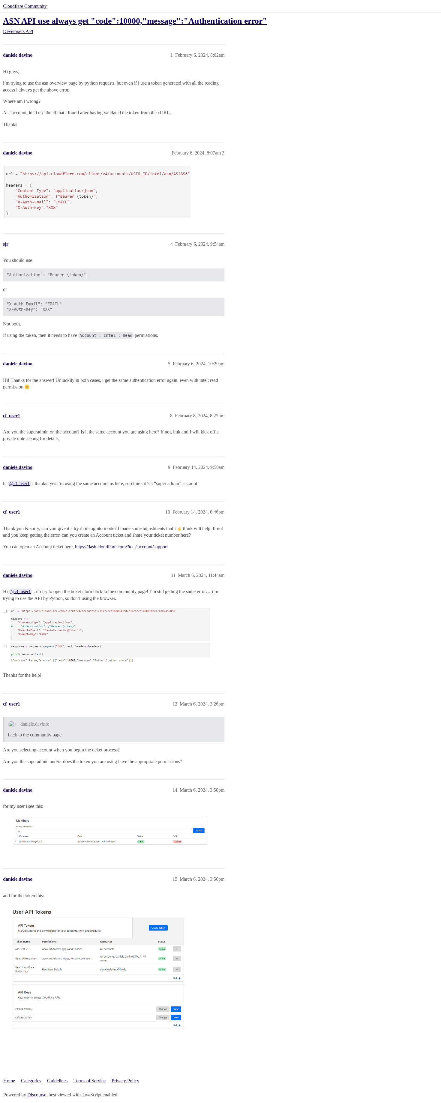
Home (9, 1080)
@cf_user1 (19, 483)
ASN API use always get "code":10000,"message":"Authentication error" (135, 20)
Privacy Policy (125, 1080)
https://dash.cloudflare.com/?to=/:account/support (121, 546)
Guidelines (57, 1080)
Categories (31, 1080)
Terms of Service (90, 1080)
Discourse (36, 1094)
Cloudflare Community (25, 6)
